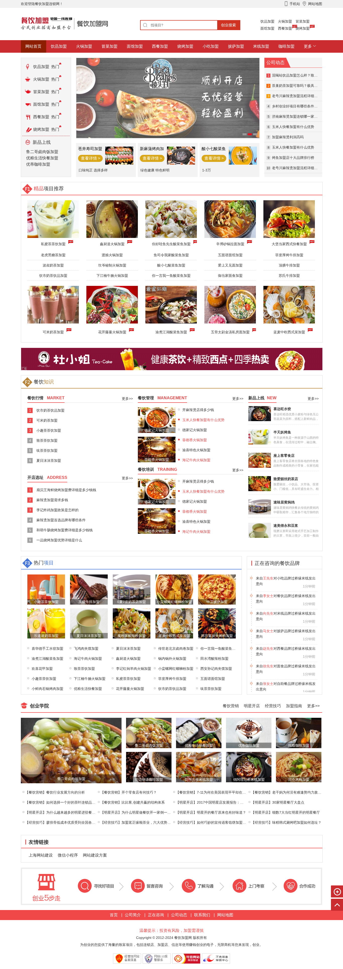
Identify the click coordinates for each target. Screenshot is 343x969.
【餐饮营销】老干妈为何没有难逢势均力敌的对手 (289, 792)
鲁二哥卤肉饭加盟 (42, 152)
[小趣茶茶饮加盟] (46, 589)
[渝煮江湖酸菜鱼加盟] (171, 304)
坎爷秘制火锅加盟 (112, 265)
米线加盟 (261, 46)
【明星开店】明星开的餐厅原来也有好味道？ (211, 812)
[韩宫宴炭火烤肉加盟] (217, 623)
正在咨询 (156, 915)
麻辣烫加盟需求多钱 (52, 500)
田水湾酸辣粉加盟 (214, 659)
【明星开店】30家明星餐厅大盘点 (277, 802)
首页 (114, 915)
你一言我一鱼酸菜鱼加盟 (171, 276)
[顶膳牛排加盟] (89, 589)
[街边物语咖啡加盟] (149, 767)
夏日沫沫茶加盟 (48, 461)
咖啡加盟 (286, 46)
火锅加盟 (285, 21)
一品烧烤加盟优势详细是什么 (59, 540)
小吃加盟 (211, 46)
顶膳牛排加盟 (289, 265)
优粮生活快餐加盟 (42, 158)
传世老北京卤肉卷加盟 (175, 649)
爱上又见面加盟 (230, 265)
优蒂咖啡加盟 (38, 164)
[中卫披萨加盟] (217, 589)
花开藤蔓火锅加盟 (112, 332)
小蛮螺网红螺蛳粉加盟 (175, 669)
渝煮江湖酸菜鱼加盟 (171, 332)
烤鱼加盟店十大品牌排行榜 (293, 158)
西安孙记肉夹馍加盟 (216, 669)
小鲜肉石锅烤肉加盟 (47, 689)
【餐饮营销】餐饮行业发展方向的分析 (55, 792)
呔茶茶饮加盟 (47, 450)
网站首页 (33, 46)
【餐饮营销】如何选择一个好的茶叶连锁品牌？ (62, 802)
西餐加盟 (285, 28)
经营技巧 (273, 706)
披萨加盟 (236, 46)
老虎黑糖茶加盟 (53, 255)
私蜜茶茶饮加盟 (128, 679)
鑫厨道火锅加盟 (128, 659)
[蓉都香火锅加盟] (157, 449)
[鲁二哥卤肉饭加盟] (71, 750)
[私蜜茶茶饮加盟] (53, 219)
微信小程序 (68, 855)
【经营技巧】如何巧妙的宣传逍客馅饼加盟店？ (213, 822)
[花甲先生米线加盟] (198, 767)
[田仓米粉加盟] (298, 767)
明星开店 (252, 706)
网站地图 (225, 915)
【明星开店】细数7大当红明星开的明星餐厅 (285, 812)
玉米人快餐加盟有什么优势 (293, 127)
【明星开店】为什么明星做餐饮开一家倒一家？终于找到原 (146, 812)
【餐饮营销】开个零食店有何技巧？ (128, 792)
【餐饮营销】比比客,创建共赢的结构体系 (132, 802)
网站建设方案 (95, 855)
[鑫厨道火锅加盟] (112, 219)
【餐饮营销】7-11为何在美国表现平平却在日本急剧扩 (218, 792)
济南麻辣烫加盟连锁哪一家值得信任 (300, 116)
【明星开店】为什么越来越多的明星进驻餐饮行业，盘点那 (71, 812)
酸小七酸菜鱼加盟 (171, 265)
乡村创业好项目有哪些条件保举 (296, 106)
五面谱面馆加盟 (230, 255)
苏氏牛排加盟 (289, 276)
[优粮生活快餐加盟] (198, 733)
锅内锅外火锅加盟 (172, 659)
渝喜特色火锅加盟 (196, 450)
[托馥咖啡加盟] (298, 733)
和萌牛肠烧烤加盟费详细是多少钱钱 (64, 530)
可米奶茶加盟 (53, 332)
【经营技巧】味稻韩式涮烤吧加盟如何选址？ (286, 822)
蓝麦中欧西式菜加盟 (289, 332)
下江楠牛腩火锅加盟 (112, 276)
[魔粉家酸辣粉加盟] (131, 623)
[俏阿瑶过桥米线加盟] (248, 767)
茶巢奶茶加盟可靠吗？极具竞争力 (298, 86)
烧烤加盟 (303, 28)
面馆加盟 (267, 28)
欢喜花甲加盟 (42, 669)
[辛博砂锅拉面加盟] (230, 219)
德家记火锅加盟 (194, 430)
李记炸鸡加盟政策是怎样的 (57, 510)
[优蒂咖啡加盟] (248, 733)
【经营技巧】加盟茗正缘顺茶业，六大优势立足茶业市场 (144, 822)
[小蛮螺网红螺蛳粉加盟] (174, 589)
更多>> (127, 399)
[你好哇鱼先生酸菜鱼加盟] (171, 219)
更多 (308, 46)
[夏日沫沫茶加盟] (89, 623)
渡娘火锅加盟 (112, 255)
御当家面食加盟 (230, 276)
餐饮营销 (231, 706)
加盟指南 (294, 706)
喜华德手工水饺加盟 (47, 649)
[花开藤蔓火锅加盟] (112, 304)
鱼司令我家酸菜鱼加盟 (171, 255)
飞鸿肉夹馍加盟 (86, 649)
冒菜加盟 (303, 21)
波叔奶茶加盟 (53, 265)
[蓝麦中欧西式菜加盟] (289, 304)
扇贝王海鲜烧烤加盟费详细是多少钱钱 (66, 490)
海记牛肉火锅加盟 (196, 460)
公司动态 (179, 915)
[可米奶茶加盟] (53, 304)
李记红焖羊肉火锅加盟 (133, 669)
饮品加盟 (267, 21)
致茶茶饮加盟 (47, 440)
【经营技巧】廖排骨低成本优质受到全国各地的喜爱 (65, 822)
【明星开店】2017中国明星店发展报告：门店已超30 (217, 802)
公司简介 (133, 915)
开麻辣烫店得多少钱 (198, 410)
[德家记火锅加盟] (157, 420)
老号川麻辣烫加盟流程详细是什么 (298, 96)
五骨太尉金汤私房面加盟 (230, 332)
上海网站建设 (41, 855)
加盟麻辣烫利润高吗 (288, 137)
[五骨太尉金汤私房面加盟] (230, 304)
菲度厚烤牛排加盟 (289, 255)
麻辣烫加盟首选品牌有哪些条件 (61, 520)
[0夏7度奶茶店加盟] (131, 589)
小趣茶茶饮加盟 (48, 430)
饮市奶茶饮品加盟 (53, 276)
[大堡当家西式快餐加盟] (289, 219)
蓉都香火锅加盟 (194, 440)
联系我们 (202, 915)
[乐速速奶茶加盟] (46, 623)
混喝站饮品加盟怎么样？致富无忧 (298, 75)
